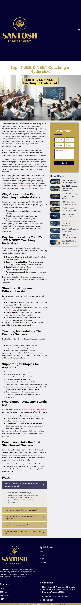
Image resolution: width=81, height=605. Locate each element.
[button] (79, 30)
